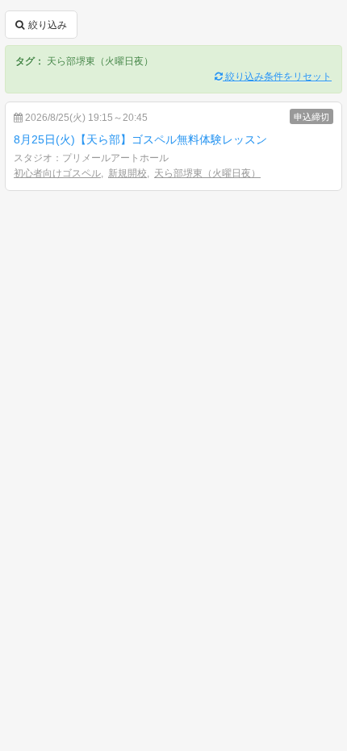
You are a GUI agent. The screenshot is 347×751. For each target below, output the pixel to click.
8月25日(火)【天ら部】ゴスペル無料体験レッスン (140, 139)
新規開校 (127, 173)
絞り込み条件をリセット (277, 76)
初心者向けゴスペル (57, 173)
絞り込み (46, 25)
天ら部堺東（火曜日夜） (207, 173)
